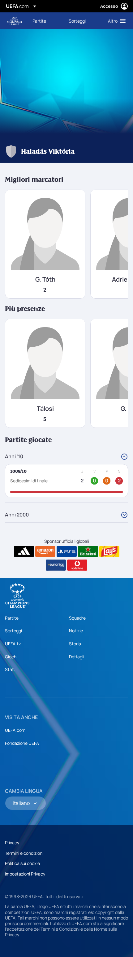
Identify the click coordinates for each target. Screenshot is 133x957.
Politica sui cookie (22, 863)
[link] (39, 20)
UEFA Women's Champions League (14, 21)
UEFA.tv (13, 644)
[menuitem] (45, 20)
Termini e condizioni (24, 853)
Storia (75, 644)
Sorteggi (13, 631)
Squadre (77, 618)
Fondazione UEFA (22, 743)
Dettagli (76, 657)
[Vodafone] (77, 565)
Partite (12, 618)
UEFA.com (15, 730)
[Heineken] (88, 551)
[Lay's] (109, 551)
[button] (115, 20)
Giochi (11, 657)
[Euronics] (56, 565)
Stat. (10, 669)
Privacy (12, 842)
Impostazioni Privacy (25, 874)
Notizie (76, 631)
